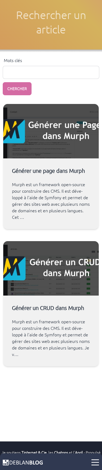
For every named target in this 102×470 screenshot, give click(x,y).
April (79, 452)
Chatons (61, 452)
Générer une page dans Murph (48, 171)
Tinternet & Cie (34, 452)
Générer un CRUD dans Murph (48, 308)
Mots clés (13, 60)
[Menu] (95, 462)
